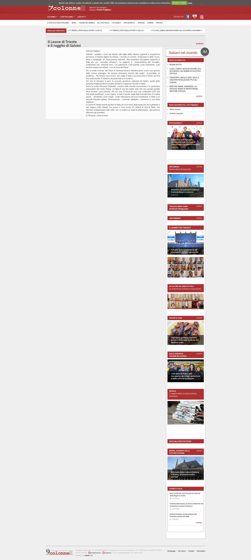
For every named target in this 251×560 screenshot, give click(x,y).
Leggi (190, 3)
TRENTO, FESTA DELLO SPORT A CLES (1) (127, 30)
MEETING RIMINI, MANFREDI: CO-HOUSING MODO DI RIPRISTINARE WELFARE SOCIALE (184, 88)
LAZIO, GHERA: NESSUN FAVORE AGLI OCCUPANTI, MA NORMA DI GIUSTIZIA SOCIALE (184, 30)
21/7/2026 (174, 498)
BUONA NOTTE (176, 65)
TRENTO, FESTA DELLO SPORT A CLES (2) (85, 30)
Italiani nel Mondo (87, 22)
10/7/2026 (174, 509)
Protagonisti (129, 22)
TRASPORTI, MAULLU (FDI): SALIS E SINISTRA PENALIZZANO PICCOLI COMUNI (184, 80)
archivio (199, 43)
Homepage (171, 551)
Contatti (81, 16)
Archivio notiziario (176, 113)
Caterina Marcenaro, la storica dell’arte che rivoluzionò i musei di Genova (186, 504)
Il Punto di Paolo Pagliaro (58, 22)
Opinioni (141, 22)
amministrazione (96, 553)
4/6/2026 (174, 519)
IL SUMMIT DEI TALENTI (180, 227)
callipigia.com (88, 555)
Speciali (159, 22)
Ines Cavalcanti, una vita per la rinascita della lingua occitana (185, 494)
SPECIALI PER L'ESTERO (180, 441)
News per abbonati (56, 30)
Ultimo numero (175, 109)
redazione (108, 553)
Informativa (201, 551)
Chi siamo (182, 551)
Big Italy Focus (103, 22)
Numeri (150, 22)
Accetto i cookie (179, 3)
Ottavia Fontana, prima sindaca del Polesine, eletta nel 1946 (183, 515)
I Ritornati (116, 22)
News (74, 22)
